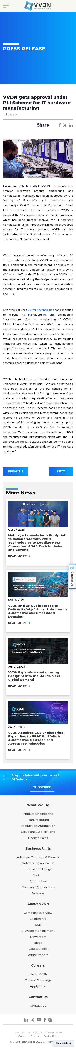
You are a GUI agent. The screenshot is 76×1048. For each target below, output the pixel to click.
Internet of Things (38, 869)
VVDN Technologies (41, 309)
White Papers (38, 955)
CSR (38, 925)
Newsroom (38, 937)
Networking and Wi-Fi (38, 863)
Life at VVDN (38, 974)
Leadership (38, 919)
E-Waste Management (38, 931)
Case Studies (38, 949)
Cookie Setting (63, 1043)
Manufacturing (38, 820)
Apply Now (38, 986)
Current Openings (38, 980)
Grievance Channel (29, 1036)
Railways (38, 893)
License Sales (38, 838)
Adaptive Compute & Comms (38, 857)
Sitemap (19, 1032)
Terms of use (34, 1032)
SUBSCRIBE (42, 787)
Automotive (38, 881)
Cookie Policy (51, 1036)
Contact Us (38, 1005)
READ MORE (17, 556)
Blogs (38, 943)
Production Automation (38, 826)
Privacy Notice (53, 1032)
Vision (38, 875)
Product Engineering (38, 814)
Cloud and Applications (38, 832)
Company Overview (38, 913)
